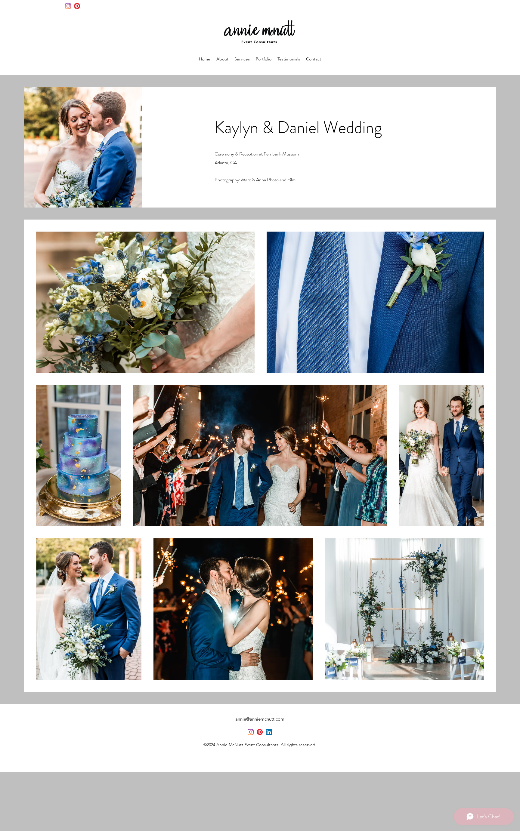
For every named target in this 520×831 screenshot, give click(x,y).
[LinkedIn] (269, 732)
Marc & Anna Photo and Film (268, 179)
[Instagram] (68, 6)
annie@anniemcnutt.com (259, 719)
